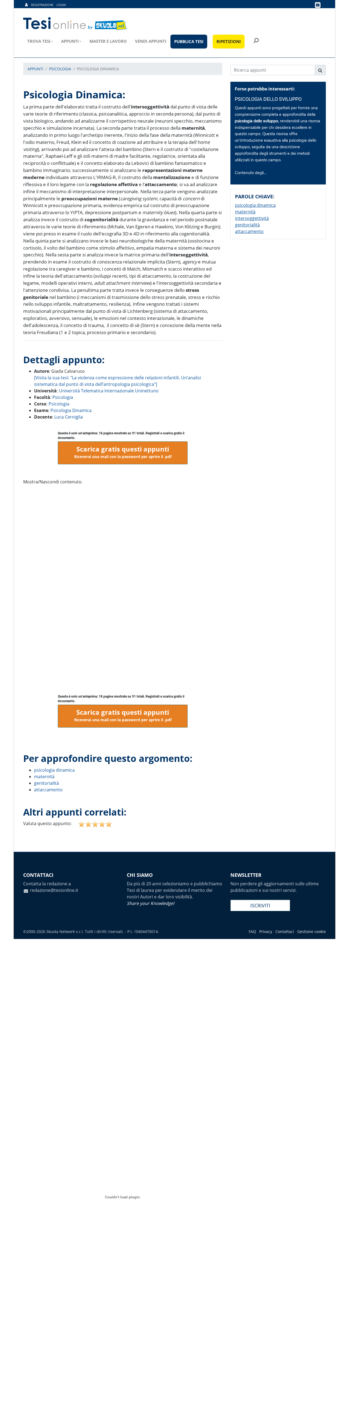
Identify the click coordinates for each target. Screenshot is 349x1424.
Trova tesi (38, 41)
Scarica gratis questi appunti (123, 451)
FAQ (252, 931)
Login (61, 5)
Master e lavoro (108, 41)
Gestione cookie (311, 931)
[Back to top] (339, 1414)
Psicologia (62, 397)
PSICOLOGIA (60, 68)
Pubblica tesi (188, 41)
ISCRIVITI (260, 905)
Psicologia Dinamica (71, 410)
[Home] (75, 23)
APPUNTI (35, 68)
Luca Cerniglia (68, 417)
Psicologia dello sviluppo (268, 99)
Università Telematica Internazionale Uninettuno (109, 391)
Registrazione (42, 5)
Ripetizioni (228, 41)
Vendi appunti (150, 41)
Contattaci (284, 931)
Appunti (70, 41)
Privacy (265, 931)
